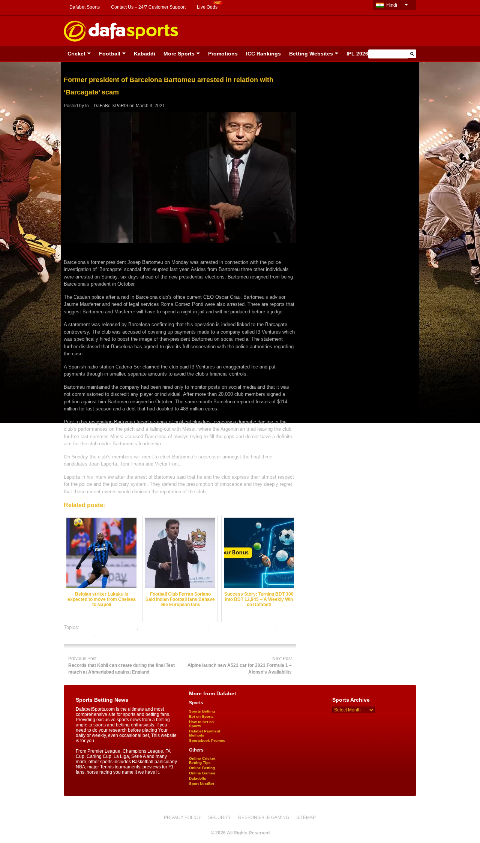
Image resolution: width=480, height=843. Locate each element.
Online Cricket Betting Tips (202, 760)
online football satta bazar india (173, 627)
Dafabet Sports (84, 7)
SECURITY (219, 817)
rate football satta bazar (122, 635)
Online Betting (202, 768)
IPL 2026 (357, 54)
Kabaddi (144, 54)
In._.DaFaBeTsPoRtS (106, 105)
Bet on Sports (201, 716)
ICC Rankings (263, 54)
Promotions (223, 54)
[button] (412, 53)
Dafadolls (197, 778)
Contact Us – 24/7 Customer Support (148, 7)
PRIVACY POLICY (182, 817)
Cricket (77, 54)
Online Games (202, 773)
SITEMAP (306, 817)
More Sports (179, 54)
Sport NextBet (201, 784)
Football (109, 54)
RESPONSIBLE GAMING (263, 817)
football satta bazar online (109, 627)
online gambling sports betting (242, 627)
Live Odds (207, 7)
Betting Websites (311, 54)
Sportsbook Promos (207, 740)
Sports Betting (202, 711)
